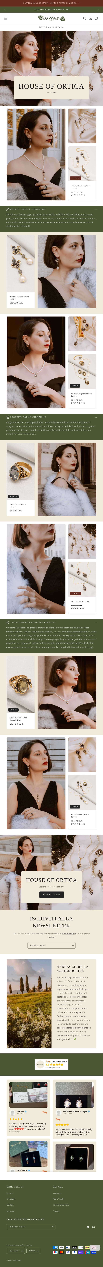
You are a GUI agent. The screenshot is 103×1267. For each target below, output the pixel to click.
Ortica (15, 1260)
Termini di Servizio (61, 1205)
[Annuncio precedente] (5, 9)
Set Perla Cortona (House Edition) (81, 187)
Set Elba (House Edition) (80, 601)
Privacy (56, 1211)
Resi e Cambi (58, 1199)
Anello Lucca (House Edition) (17, 506)
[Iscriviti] (73, 945)
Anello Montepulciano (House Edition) (18, 719)
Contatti (10, 1205)
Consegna (57, 1193)
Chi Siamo (11, 1199)
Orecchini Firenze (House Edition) (19, 298)
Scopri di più (51, 895)
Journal (10, 1193)
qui (91, 647)
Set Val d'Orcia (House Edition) (80, 816)
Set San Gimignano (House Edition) (81, 395)
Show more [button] (14, 1132)
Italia (19, 1260)
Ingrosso (10, 1211)
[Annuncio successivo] (98, 9)
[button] (6, 18)
